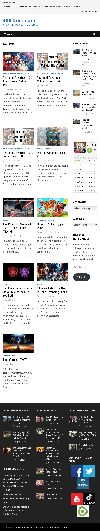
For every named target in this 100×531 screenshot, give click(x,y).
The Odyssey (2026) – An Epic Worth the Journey (89, 54)
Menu (9, 34)
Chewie (6, 494)
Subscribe (82, 276)
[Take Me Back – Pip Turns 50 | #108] (40, 417)
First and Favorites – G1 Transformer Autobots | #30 (17, 81)
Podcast (25, 74)
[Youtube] (86, 11)
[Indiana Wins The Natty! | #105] (40, 469)
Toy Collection (43, 149)
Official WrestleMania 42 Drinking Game (16, 498)
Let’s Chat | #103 (53, 494)
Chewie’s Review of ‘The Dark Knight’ (15, 486)
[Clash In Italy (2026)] (73, 445)
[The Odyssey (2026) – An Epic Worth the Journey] (76, 50)
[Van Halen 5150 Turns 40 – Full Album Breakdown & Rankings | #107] (40, 430)
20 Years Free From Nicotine (88, 93)
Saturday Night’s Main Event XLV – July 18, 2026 (89, 107)
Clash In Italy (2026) (87, 445)
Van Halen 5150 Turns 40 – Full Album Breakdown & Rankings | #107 (54, 433)
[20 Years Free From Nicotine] (76, 92)
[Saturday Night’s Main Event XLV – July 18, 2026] (76, 104)
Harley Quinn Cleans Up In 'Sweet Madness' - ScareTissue (16, 479)
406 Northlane (20, 20)
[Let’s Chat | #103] (40, 494)
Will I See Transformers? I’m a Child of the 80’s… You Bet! (17, 292)
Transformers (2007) (15, 360)
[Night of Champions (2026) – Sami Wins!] (76, 120)
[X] (89, 11)
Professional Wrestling (73, 6)
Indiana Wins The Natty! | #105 (53, 470)
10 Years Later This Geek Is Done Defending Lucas (52, 290)
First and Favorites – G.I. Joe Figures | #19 (18, 154)
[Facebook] (82, 11)
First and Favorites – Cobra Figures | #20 (49, 79)
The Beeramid (9, 6)
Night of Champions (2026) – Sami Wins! (88, 124)
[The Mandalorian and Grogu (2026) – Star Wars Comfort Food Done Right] (7, 448)
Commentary (22, 6)
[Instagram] (93, 11)
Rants (5, 220)
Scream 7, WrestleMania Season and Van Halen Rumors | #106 (53, 453)
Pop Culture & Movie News (52, 6)
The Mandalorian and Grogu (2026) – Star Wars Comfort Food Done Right (22, 452)
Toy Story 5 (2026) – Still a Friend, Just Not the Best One (89, 75)
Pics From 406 (34, 6)
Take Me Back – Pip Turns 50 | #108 (54, 418)
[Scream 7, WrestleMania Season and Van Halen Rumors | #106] (40, 448)
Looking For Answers (46, 220)
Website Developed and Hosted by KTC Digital (49, 527)
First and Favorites (11, 74)
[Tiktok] (96, 11)
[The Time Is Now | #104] (40, 482)
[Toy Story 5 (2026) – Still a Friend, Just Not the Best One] (76, 71)
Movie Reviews (9, 356)
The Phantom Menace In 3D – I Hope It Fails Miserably (18, 227)
